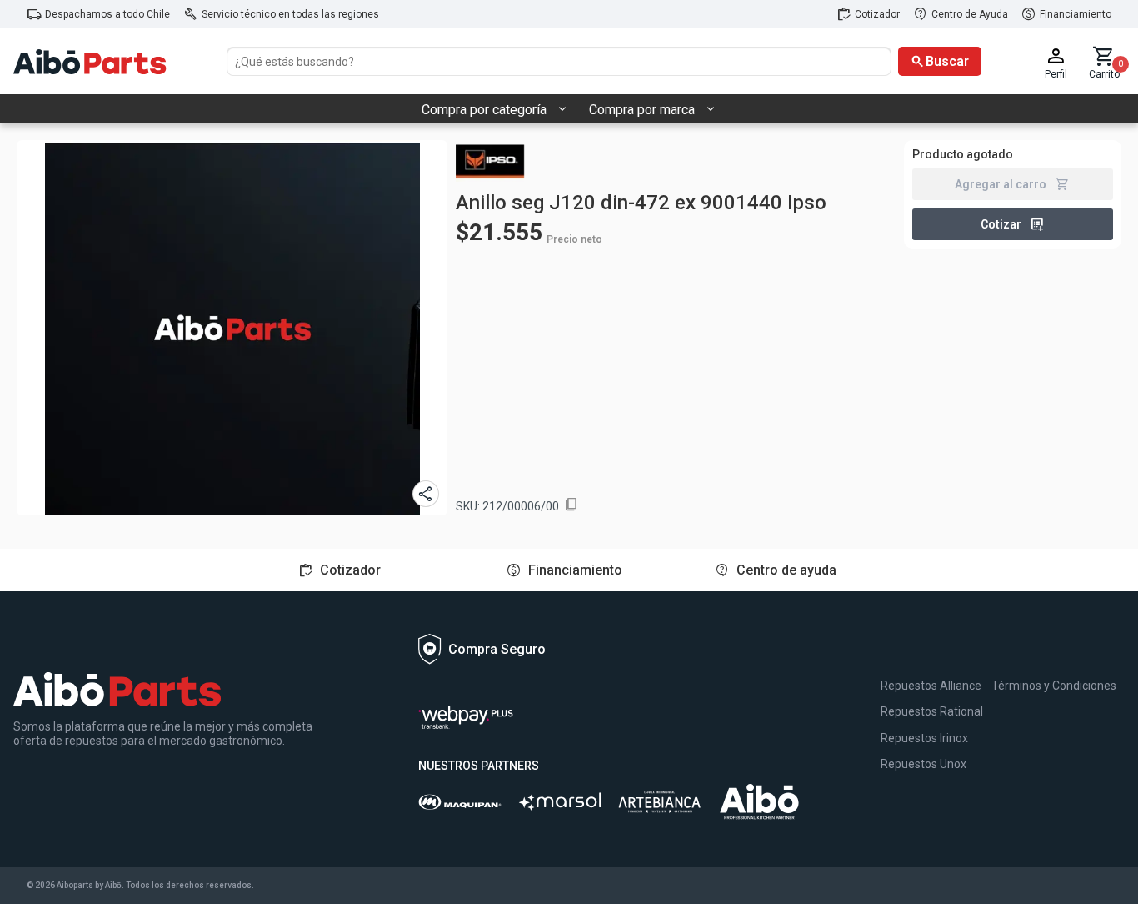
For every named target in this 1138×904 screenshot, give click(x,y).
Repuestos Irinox (924, 738)
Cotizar (1013, 224)
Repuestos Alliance (931, 685)
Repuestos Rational (932, 711)
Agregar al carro (1012, 184)
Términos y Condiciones (1053, 685)
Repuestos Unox (923, 764)
